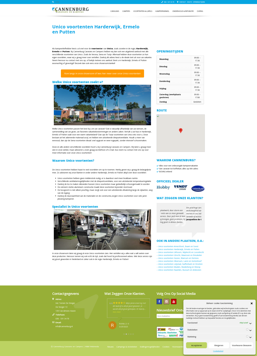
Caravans (114, 11)
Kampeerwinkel (162, 11)
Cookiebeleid (218, 351)
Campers (126, 11)
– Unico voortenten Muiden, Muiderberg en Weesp (178, 267)
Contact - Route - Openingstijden (192, 2)
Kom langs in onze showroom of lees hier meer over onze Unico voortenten (102, 73)
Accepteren (196, 345)
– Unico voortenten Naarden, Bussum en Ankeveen (179, 270)
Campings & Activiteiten (126, 346)
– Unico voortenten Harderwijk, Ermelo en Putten (178, 249)
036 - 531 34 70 (169, 2)
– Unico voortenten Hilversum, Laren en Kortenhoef (179, 261)
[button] (251, 303)
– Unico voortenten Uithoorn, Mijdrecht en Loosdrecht (180, 252)
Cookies (165, 346)
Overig (200, 11)
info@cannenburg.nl (64, 326)
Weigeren (218, 345)
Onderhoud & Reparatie (183, 11)
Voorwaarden (178, 346)
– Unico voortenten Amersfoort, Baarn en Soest (177, 246)
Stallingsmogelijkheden (150, 346)
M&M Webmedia (92, 346)
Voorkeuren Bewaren (242, 345)
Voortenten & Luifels (142, 11)
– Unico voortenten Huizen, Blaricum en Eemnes (178, 258)
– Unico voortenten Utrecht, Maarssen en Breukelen (179, 255)
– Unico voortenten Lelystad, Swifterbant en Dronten (180, 264)
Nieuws (110, 346)
